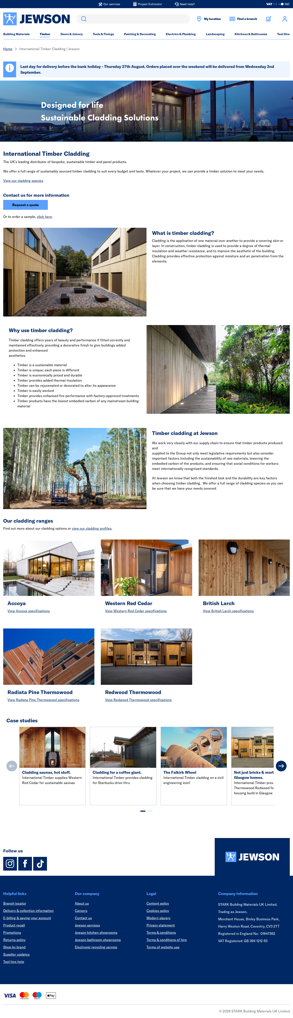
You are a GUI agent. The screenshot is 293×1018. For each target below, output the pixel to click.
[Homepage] (252, 857)
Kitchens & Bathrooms (251, 34)
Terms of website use (163, 947)
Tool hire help (13, 962)
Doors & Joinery (71, 34)
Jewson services (87, 925)
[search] (133, 19)
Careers (81, 911)
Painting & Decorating (140, 34)
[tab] (142, 811)
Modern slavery (158, 918)
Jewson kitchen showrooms (96, 932)
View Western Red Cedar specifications (136, 611)
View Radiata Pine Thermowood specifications (43, 700)
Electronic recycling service (96, 947)
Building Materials (16, 34)
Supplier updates (16, 954)
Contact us (83, 918)
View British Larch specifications (228, 611)
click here (44, 216)
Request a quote (25, 205)
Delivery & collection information (28, 911)
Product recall (14, 925)
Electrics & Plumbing (181, 34)
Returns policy (14, 940)
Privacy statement (160, 925)
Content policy (157, 903)
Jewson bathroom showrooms (98, 940)
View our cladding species (23, 180)
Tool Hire (283, 34)
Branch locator (14, 903)
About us (82, 903)
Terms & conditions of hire (166, 940)
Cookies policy (157, 911)
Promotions (12, 932)
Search (83, 19)
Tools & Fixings (103, 34)
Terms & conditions (161, 932)
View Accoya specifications (29, 611)
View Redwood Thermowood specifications (138, 700)
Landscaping (215, 34)
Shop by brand (14, 947)
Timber (45, 34)
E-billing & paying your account (27, 918)
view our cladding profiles (92, 528)
